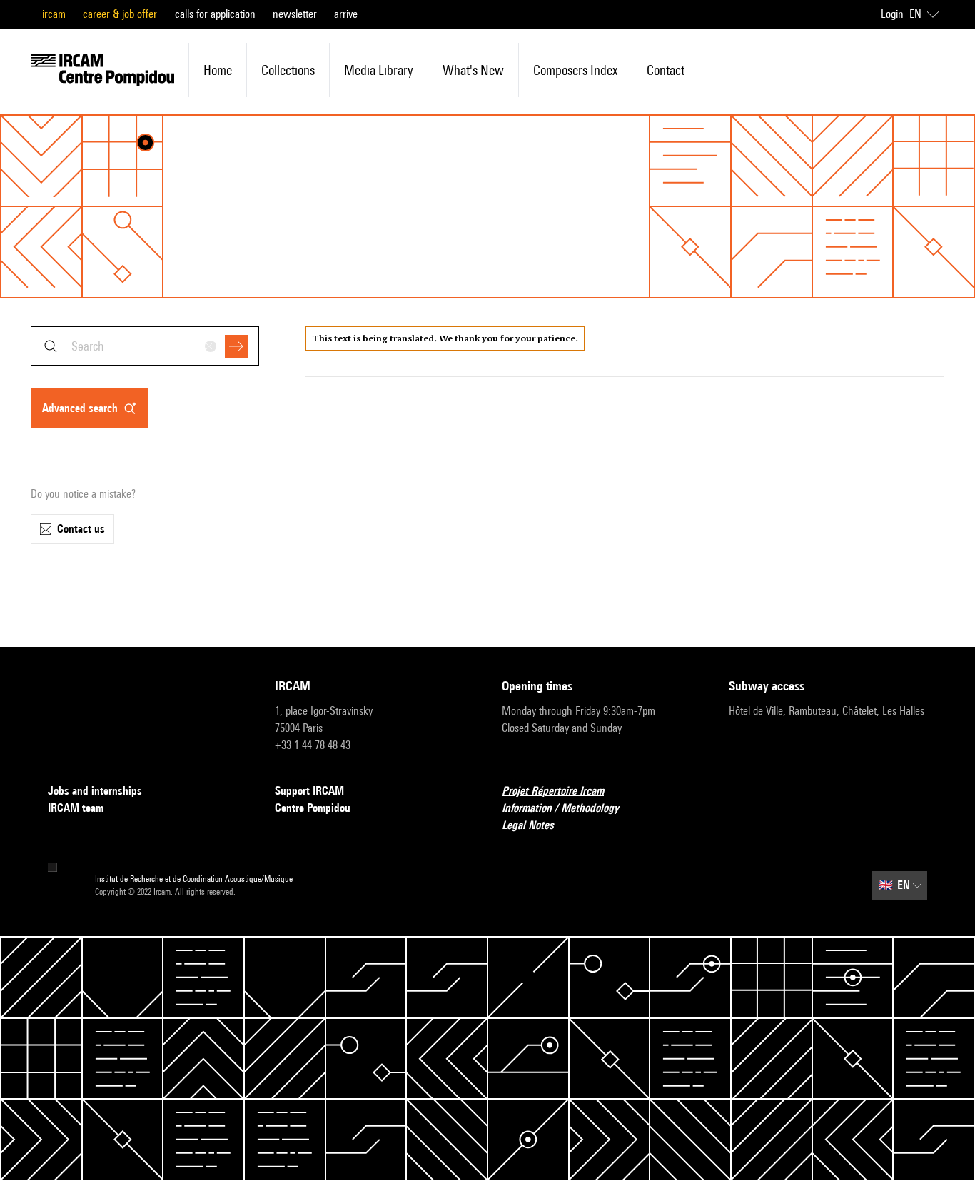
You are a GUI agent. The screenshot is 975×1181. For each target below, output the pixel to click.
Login (892, 14)
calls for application (215, 14)
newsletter (295, 14)
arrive (346, 14)
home (217, 70)
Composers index (575, 70)
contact (665, 70)
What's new (473, 70)
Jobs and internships (95, 791)
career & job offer (120, 14)
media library (378, 70)
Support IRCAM (309, 791)
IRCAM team (75, 808)
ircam (54, 14)
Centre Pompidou (312, 808)
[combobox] (145, 346)
